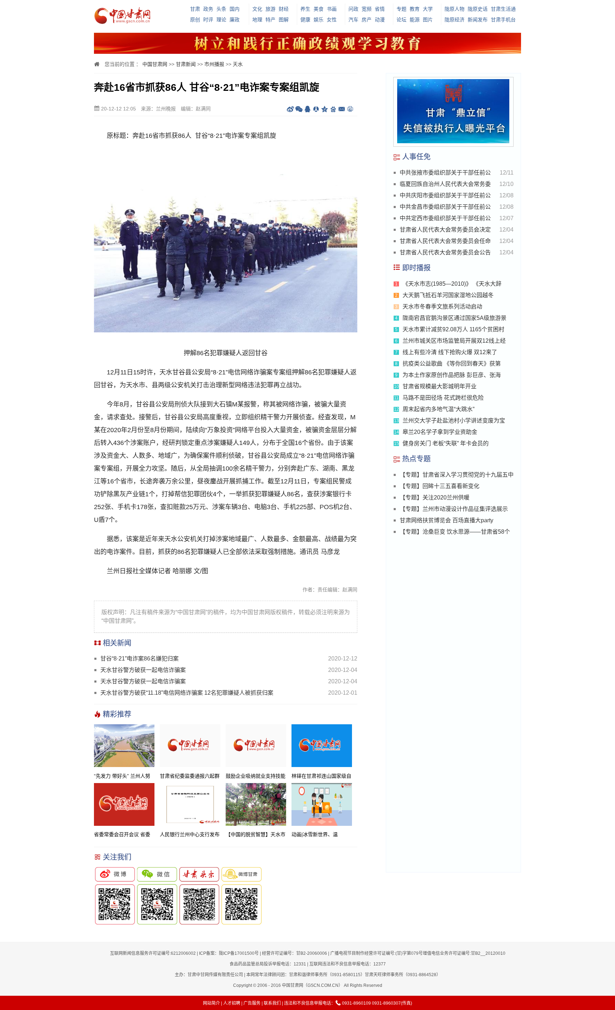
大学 (428, 9)
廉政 (235, 19)
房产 (367, 19)
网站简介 (211, 1003)
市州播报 (214, 64)
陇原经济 (454, 19)
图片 (428, 19)
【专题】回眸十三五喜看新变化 (439, 486)
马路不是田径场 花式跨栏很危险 (443, 398)
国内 (235, 9)
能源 (415, 19)
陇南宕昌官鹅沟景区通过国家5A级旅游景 (454, 318)
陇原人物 (454, 9)
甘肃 (195, 9)
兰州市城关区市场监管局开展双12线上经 (454, 341)
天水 (238, 64)
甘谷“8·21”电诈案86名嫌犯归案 (139, 659)
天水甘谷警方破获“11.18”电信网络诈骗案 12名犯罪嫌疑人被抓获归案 (186, 693)
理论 (221, 19)
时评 (208, 19)
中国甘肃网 (154, 64)
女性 (332, 19)
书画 (332, 9)
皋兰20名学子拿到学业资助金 (440, 432)
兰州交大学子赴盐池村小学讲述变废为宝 (454, 421)
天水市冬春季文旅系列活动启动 (442, 307)
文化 (257, 9)
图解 (284, 19)
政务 (208, 9)
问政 (353, 9)
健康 (305, 19)
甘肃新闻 (186, 64)
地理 (257, 19)
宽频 (367, 9)
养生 (305, 9)
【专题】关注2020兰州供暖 (434, 497)
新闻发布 (478, 19)
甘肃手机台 (503, 19)
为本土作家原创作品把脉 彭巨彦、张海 (452, 375)
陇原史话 (478, 9)
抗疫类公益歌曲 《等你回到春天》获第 (452, 364)
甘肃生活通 (503, 9)
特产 (270, 19)
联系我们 (272, 1003)
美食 (319, 9)
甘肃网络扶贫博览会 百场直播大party (446, 520)
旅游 (270, 9)
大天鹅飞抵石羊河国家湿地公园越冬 (448, 295)
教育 (415, 9)
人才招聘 (231, 1003)
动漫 (380, 19)
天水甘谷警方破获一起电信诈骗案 (143, 670)
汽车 (353, 19)
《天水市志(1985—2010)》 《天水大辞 (452, 284)
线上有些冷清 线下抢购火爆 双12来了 (450, 352)
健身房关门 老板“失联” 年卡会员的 (446, 443)
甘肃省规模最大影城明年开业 (440, 386)
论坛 (401, 19)
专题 (401, 9)
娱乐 (319, 19)
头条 (221, 9)
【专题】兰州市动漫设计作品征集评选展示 (454, 509)
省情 (380, 9)
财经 (284, 9)
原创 (195, 19)
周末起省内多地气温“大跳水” (438, 409)
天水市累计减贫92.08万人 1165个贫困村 (453, 329)
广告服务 (252, 1003)
